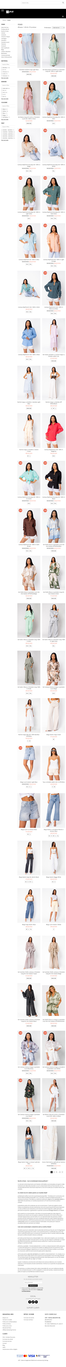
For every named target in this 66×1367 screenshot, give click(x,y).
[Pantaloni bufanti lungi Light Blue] (28, 50)
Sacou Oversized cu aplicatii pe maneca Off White (53, 1162)
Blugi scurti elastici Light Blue (28, 782)
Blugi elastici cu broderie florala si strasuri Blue (53, 830)
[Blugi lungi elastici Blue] (28, 905)
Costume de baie (5, 55)
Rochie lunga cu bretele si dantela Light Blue (28, 403)
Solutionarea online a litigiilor (10, 1349)
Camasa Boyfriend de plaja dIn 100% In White (53, 165)
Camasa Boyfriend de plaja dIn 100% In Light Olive (29, 213)
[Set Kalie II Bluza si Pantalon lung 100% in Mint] (28, 620)
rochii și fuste (21, 1221)
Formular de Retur (28, 1319)
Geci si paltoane (5, 48)
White (4, 111)
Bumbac (5, 67)
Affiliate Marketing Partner (9, 1330)
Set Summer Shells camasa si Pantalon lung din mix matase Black (29, 1020)
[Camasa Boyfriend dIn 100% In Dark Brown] (28, 525)
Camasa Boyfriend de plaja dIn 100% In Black (53, 498)
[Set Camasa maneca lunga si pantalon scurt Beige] (53, 668)
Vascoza (5, 76)
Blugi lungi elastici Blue (29, 924)
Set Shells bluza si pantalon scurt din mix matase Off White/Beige (29, 593)
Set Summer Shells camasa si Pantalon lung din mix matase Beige (54, 972)
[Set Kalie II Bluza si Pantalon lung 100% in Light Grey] (53, 620)
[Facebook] (29, 1301)
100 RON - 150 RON (8, 132)
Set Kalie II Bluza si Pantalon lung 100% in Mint (29, 640)
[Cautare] (63, 2)
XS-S (4, 92)
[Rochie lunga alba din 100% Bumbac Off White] (28, 715)
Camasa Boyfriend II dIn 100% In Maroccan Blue (53, 308)
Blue (4, 113)
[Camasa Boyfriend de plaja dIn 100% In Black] (53, 478)
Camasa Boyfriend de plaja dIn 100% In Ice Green (29, 498)
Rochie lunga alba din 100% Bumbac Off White (28, 735)
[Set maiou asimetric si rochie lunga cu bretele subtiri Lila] (53, 335)
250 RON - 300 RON (8, 138)
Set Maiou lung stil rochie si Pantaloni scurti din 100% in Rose (29, 118)
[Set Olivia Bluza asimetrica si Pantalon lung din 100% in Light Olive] (53, 50)
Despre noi (5, 1318)
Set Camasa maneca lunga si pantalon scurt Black (29, 1115)
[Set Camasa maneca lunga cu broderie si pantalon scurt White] (53, 1048)
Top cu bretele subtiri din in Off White (54, 782)
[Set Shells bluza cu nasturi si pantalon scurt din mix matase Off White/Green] (53, 1000)
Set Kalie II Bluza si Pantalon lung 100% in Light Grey (53, 640)
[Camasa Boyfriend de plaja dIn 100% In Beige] (28, 145)
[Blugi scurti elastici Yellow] (53, 905)
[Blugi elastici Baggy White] (53, 858)
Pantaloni (3, 40)
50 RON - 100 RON (7, 130)
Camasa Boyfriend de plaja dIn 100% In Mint (53, 118)
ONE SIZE (5, 88)
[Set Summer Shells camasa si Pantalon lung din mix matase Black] (28, 1000)
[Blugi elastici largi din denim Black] (28, 858)
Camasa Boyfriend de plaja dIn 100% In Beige (29, 165)
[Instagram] (36, 1301)
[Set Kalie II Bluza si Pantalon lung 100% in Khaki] (28, 668)
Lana (4, 73)
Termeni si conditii (7, 1319)
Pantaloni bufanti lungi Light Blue (29, 69)
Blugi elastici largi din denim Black (29, 877)
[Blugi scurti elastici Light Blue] (28, 763)
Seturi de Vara (4, 27)
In (3, 69)
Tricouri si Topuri (5, 36)
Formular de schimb (8, 1339)
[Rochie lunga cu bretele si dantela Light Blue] (28, 383)
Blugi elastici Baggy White (53, 877)
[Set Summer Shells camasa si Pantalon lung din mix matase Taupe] (28, 953)
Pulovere (3, 44)
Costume (3, 35)
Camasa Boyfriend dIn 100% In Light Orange (53, 260)
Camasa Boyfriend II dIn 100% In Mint (29, 307)
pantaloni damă (59, 1199)
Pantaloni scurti (5, 42)
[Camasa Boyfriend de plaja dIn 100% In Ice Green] (28, 478)
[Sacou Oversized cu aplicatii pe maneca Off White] (53, 1143)
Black (4, 109)
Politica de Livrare (7, 1326)
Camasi (3, 33)
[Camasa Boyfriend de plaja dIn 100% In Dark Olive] (53, 193)
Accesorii (3, 46)
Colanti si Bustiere (5, 51)
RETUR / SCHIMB (29, 1314)
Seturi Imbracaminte (6, 57)
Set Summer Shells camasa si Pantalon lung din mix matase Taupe (29, 972)
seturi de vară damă (33, 1254)
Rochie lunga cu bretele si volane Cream (28, 450)
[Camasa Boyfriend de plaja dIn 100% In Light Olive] (28, 193)
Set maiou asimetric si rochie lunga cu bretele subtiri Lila (54, 355)
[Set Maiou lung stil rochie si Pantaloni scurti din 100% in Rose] (28, 98)
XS (3, 90)
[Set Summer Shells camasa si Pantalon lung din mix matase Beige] (53, 953)
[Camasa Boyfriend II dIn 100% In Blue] (28, 335)
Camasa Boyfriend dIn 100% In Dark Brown (29, 545)
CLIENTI (5, 1334)
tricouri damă (37, 1238)
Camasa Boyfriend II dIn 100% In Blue (29, 354)
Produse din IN (5, 29)
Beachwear (4, 53)
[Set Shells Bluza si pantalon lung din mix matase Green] (53, 573)
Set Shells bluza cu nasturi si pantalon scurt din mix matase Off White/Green (54, 1020)
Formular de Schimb (29, 1318)
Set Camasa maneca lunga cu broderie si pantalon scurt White (54, 1067)
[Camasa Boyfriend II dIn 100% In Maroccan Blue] (53, 288)
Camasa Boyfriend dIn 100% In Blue (29, 259)
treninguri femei (53, 1210)
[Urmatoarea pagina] (62, 1172)
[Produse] (2, 11)
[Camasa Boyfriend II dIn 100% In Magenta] (53, 430)
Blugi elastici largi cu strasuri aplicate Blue (29, 1162)
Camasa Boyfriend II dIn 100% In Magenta (53, 450)
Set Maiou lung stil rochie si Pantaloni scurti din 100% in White (54, 1115)
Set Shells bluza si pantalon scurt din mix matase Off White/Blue (53, 545)
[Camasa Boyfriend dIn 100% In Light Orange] (53, 240)
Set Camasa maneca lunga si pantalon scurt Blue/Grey (29, 1067)
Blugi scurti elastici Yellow (53, 924)
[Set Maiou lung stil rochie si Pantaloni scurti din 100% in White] (53, 1095)
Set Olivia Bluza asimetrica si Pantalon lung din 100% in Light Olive (54, 70)
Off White (5, 117)
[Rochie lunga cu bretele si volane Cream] (28, 430)
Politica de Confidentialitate (10, 1322)
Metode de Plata (7, 1328)
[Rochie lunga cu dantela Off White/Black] (53, 383)
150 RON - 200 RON (8, 134)
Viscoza (5, 71)
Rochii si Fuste (5, 31)
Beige (4, 115)
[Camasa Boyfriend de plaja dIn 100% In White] (53, 145)
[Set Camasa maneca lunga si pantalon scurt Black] (28, 1095)
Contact (5, 1343)
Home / (5, 20)
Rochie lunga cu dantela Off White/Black (54, 403)
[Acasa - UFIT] (9, 12)
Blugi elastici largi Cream (53, 734)
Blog (4, 1345)
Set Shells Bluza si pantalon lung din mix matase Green (53, 593)
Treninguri (4, 38)
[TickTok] (33, 1301)
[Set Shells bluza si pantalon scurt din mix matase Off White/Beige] (28, 573)
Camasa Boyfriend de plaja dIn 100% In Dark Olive (53, 213)
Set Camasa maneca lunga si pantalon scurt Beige (54, 687)
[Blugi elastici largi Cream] (53, 715)
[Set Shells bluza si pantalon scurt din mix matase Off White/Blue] (53, 525)
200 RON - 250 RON (8, 136)
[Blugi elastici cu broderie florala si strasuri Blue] (53, 810)
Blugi (2, 49)
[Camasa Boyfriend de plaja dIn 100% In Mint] (53, 98)
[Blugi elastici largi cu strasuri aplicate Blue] (28, 1143)
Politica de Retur (7, 1324)
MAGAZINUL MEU (8, 1314)
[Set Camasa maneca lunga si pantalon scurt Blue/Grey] (28, 1048)
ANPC (4, 1347)
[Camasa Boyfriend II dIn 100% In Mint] (28, 288)
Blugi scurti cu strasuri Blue (29, 829)
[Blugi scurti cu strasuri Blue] (28, 810)
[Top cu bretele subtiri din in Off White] (53, 763)
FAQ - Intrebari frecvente (9, 1337)
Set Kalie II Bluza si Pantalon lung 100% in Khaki (29, 687)
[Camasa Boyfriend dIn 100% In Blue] (28, 240)
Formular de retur (7, 1341)
